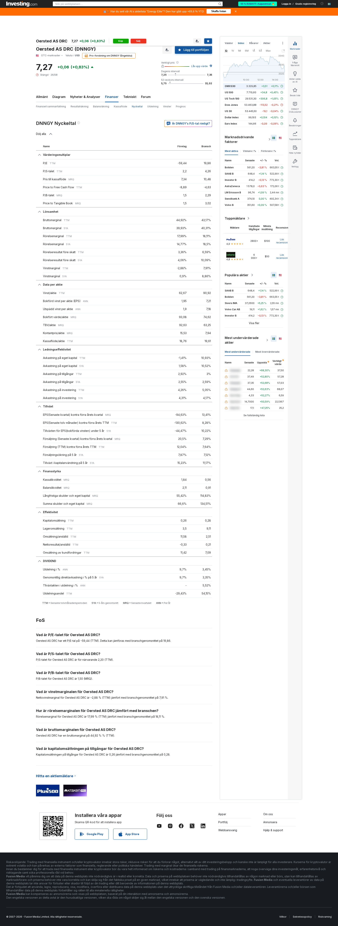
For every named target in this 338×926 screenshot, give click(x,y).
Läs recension (282, 241)
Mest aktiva (231, 151)
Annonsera (270, 822)
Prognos (181, 106)
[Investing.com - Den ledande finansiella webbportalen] (21, 4)
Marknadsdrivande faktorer (239, 139)
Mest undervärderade (237, 351)
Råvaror (253, 43)
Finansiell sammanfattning (51, 106)
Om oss (268, 814)
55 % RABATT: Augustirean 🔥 (258, 4)
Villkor (282, 916)
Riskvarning (325, 916)
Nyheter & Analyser (85, 97)
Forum (146, 97)
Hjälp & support (273, 830)
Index (241, 43)
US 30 (228, 111)
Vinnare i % (249, 151)
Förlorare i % (268, 151)
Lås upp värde (199, 66)
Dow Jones (231, 104)
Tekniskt (129, 97)
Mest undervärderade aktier (242, 340)
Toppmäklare (235, 218)
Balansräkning (101, 106)
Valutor (229, 43)
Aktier (266, 43)
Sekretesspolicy (302, 916)
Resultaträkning (79, 106)
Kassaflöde (120, 106)
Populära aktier (236, 275)
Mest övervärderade (267, 351)
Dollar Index (232, 117)
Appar (222, 814)
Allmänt (42, 97)
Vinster (167, 106)
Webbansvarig (227, 830)
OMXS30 (230, 86)
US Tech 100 (232, 98)
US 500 (229, 92)
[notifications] (322, 3)
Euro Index (231, 123)
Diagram (59, 97)
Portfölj (222, 822)
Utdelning (152, 106)
